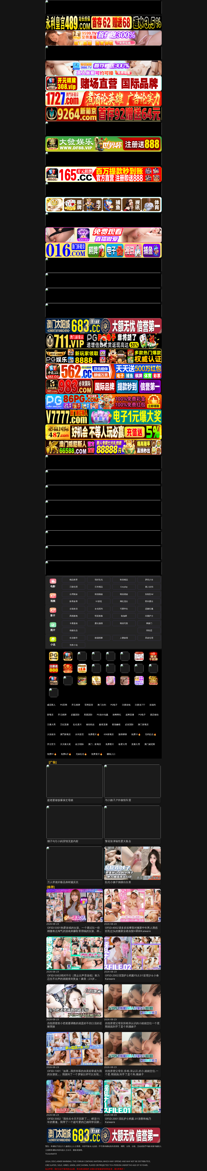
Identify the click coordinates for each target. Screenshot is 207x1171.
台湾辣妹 (74, 594)
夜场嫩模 (116, 724)
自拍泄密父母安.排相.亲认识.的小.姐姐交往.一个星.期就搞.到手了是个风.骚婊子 (131, 1072)
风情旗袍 (74, 615)
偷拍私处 (90, 724)
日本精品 (99, 586)
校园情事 (99, 637)
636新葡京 (109, 734)
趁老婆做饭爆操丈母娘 (60, 800)
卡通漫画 (74, 623)
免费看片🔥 (93, 734)
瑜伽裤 (124, 615)
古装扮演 (74, 608)
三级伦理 (74, 586)
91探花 (99, 601)
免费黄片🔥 (96, 754)
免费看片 (109, 744)
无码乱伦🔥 (150, 734)
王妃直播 (64, 724)
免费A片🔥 (66, 754)
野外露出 (149, 601)
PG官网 (63, 704)
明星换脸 (99, 615)
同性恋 (149, 630)
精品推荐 (74, 579)
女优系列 (99, 608)
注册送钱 (126, 704)
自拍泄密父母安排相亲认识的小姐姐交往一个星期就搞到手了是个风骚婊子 (132, 1024)
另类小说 (74, 645)
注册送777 (140, 704)
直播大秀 (135, 744)
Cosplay (124, 586)
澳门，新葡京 (94, 744)
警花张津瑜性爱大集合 (118, 841)
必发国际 (129, 724)
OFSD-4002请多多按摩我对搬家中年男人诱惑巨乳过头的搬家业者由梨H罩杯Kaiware (131, 929)
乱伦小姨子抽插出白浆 (118, 882)
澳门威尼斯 (149, 744)
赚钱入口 (111, 754)
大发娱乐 (51, 734)
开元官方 (51, 744)
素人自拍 (149, 586)
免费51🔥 (136, 734)
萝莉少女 (149, 579)
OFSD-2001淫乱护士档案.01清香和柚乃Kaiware (128, 1120)
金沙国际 (79, 744)
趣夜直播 (103, 724)
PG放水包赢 (102, 714)
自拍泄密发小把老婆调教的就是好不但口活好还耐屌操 (74, 1024)
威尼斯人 (51, 704)
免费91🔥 (52, 754)
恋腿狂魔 (149, 608)
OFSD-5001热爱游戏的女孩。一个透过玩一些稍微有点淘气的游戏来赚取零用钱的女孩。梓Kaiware (73, 931)
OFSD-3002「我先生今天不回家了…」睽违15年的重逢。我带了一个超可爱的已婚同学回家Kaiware (73, 1122)
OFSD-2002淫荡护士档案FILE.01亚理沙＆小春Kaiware (132, 977)
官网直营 (89, 704)
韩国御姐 (99, 594)
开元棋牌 (76, 704)
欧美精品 (124, 579)
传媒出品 (74, 630)
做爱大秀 (122, 744)
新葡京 (50, 714)
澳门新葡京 (143, 724)
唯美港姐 (124, 594)
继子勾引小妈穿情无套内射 (62, 841)
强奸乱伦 (99, 579)
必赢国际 (75, 714)
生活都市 (74, 637)
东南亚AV (149, 594)
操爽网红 (117, 714)
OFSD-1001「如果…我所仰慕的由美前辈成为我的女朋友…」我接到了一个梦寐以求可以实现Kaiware (74, 1074)
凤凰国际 (88, 714)
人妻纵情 (124, 637)
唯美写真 (124, 623)
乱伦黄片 (77, 724)
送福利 (152, 704)
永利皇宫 (79, 734)
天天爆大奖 (65, 744)
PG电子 (114, 704)
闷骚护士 (149, 615)
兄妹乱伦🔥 (81, 754)
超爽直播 (130, 714)
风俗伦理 (149, 637)
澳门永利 (101, 704)
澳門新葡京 (65, 734)
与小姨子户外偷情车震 (118, 800)
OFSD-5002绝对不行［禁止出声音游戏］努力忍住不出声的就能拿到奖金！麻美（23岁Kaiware (73, 979)
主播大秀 (51, 724)
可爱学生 (124, 608)
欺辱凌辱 (74, 601)
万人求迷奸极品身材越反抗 (62, 882)
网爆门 (149, 623)
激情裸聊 (122, 734)
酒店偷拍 (154, 714)
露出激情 (99, 623)
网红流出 (124, 601)
